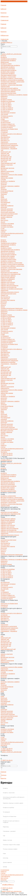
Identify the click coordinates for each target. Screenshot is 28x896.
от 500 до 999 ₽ (6, 106)
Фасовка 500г (5, 137)
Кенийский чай (6, 158)
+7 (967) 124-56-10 (6, 748)
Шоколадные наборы (8, 91)
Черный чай (5, 153)
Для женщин (5, 298)
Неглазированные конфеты (10, 65)
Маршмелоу (5, 173)
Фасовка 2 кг (5, 140)
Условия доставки (7, 227)
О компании (5, 870)
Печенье (4, 184)
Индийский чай (6, 157)
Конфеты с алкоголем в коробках (12, 80)
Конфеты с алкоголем (8, 77)
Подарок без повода (8, 300)
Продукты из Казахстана (9, 129)
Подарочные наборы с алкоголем (12, 81)
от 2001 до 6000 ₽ (7, 109)
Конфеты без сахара (8, 72)
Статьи (3, 232)
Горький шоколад (7, 209)
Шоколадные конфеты (8, 70)
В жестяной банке (7, 191)
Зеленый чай (5, 155)
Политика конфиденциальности (12, 233)
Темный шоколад (7, 210)
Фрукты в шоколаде (8, 68)
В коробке (4, 192)
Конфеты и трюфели (8, 181)
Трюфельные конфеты (8, 59)
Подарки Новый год (8, 124)
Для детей (4, 114)
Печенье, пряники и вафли (10, 186)
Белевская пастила (7, 168)
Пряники (4, 194)
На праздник (5, 111)
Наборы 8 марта (6, 280)
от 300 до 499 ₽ (6, 104)
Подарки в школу (7, 116)
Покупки (3, 880)
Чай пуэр (4, 161)
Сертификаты (5, 235)
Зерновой (4, 201)
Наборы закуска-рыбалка (9, 285)
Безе (2, 196)
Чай (2, 150)
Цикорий (4, 204)
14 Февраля (5, 121)
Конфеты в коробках (8, 101)
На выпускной (5, 122)
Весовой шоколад (7, 215)
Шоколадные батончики (9, 214)
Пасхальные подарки (8, 112)
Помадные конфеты (8, 73)
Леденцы (4, 98)
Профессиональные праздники (12, 308)
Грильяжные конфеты (8, 60)
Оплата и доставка (7, 439)
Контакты (4, 452)
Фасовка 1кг (5, 139)
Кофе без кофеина (7, 205)
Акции (3, 437)
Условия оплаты (6, 225)
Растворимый (5, 202)
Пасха (3, 307)
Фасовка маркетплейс (8, 75)
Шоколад (4, 183)
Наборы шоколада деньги (10, 292)
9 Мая (3, 119)
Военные (4, 302)
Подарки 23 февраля (8, 126)
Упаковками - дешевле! (9, 148)
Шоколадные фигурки (8, 93)
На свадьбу (5, 117)
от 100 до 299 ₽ (6, 103)
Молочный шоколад (8, 212)
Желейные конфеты (8, 67)
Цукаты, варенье (6, 217)
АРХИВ (3, 218)
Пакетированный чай (8, 163)
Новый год (4, 295)
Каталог (3, 240)
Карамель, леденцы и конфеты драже (14, 95)
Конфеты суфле (6, 64)
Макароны (4, 130)
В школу (3, 303)
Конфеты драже (6, 99)
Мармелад (4, 142)
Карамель (4, 96)
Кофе (2, 197)
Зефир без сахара (7, 178)
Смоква (3, 179)
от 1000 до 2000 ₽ (7, 108)
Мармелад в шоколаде (9, 143)
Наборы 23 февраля (8, 279)
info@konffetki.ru (6, 42)
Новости (3, 230)
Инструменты (5, 297)
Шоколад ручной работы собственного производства (10, 89)
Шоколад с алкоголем (8, 83)
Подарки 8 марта (7, 127)
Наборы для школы (7, 284)
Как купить (4, 435)
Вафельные (5, 62)
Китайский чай (6, 160)
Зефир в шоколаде (7, 171)
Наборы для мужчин (8, 282)
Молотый (4, 199)
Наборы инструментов (8, 287)
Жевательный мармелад (9, 145)
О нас (3, 444)
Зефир (3, 166)
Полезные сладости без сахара (11, 174)
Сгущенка (4, 132)
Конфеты (4, 57)
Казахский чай (6, 152)
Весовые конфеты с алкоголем (11, 78)
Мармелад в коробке (8, 147)
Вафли (3, 187)
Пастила (3, 170)
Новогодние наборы (8, 277)
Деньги (3, 305)
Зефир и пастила (7, 165)
